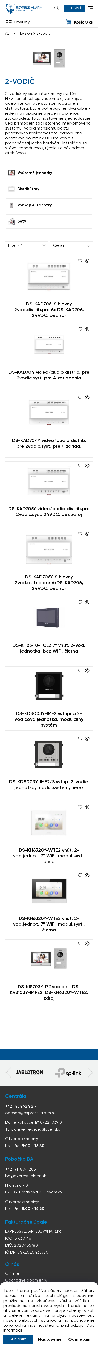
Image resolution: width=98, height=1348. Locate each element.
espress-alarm (24, 9)
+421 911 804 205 (20, 1169)
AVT (8, 33)
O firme (12, 1274)
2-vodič (43, 33)
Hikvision (24, 33)
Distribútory (28, 189)
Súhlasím (18, 1339)
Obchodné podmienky (26, 1280)
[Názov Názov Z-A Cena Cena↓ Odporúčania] (71, 246)
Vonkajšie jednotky (35, 205)
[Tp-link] (29, 1072)
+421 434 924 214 (21, 1107)
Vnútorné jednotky (35, 173)
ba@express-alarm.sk (25, 1176)
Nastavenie (50, 1340)
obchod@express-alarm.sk (30, 1113)
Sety (22, 221)
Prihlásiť (74, 8)
